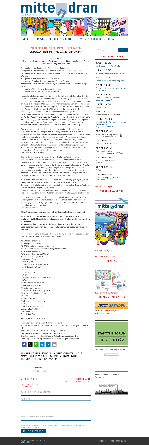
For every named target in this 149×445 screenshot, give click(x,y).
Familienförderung (58, 356)
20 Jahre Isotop (102, 107)
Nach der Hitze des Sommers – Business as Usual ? (108, 99)
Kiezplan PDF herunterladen (106, 293)
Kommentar (26, 399)
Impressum (102, 441)
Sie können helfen (107, 310)
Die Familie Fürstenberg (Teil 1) (77, 382)
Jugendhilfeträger (28, 359)
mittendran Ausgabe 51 (105, 250)
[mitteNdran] (61, 10)
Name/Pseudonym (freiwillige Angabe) (37, 416)
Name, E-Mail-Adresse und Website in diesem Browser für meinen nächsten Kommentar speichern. (52, 426)
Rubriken (67, 38)
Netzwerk (81, 38)
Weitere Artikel (39, 371)
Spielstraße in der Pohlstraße (108, 66)
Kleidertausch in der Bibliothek (108, 115)
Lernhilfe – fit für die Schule (107, 143)
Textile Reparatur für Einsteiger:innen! (111, 81)
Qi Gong (99, 170)
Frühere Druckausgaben (105, 256)
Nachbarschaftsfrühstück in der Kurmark (109, 161)
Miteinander (68, 353)
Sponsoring (96, 38)
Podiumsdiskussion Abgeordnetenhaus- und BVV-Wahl (110, 152)
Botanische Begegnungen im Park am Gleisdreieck (111, 89)
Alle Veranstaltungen (103, 186)
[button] (24, 344)
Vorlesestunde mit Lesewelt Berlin (110, 73)
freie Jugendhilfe (73, 356)
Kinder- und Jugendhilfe (47, 359)
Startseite (26, 38)
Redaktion (47, 51)
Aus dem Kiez (29, 353)
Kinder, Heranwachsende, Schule (48, 353)
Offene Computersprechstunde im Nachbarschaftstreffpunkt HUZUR (110, 135)
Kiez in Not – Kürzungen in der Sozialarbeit (33, 385)
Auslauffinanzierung (41, 356)
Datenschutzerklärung (118, 441)
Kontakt (111, 38)
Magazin (40, 38)
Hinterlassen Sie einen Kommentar (68, 51)
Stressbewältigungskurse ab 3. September (108, 178)
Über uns (53, 38)
